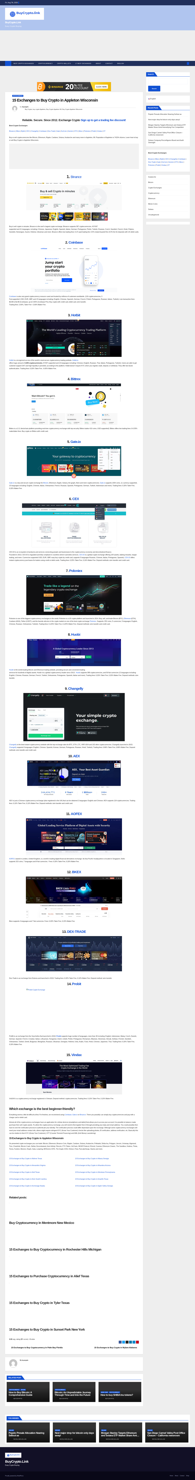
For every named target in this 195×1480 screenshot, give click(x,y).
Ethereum (127, 618)
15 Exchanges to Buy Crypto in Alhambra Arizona (92, 1165)
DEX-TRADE (76, 932)
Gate (58, 131)
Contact (109, 63)
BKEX (76, 872)
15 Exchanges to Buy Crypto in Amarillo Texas (91, 1179)
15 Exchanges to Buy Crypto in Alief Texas (24, 1172)
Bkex (18, 131)
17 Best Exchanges (83, 63)
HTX (76, 131)
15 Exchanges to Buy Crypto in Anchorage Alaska (27, 1186)
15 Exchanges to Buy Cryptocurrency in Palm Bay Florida (37, 1347)
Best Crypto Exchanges (24, 63)
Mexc (81, 131)
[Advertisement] (97, 45)
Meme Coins (104, 1392)
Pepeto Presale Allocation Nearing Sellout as (165, 114)
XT (104, 131)
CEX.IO (82, 555)
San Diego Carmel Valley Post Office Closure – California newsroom (166, 1434)
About (98, 63)
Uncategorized (153, 215)
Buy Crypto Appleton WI (54, 109)
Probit (94, 131)
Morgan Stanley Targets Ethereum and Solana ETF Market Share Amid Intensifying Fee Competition (119, 1435)
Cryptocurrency (45, 63)
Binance (12, 131)
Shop (187, 1475)
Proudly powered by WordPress (14, 1476)
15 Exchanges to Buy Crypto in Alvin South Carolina (28, 1179)
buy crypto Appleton (39, 109)
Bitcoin (45, 483)
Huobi (75, 634)
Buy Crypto (28, 109)
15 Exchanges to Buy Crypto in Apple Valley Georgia (94, 1186)
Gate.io (75, 442)
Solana (150, 209)
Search (151, 74)
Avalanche (152, 177)
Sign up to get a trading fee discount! (103, 120)
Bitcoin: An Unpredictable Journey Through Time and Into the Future (73, 1393)
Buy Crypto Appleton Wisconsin (72, 109)
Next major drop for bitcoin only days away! (164, 119)
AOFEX (76, 814)
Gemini (70, 131)
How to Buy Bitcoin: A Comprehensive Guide (20, 1393)
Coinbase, (68, 1115)
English (120, 63)
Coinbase (42, 131)
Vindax (99, 131)
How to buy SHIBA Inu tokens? (117, 1395)
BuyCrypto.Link (13, 22)
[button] (184, 63)
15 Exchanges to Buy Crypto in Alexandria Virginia (27, 1165)
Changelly (34, 131)
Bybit (23, 131)
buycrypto (25, 107)
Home (171, 1475)
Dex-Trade (51, 131)
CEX (28, 131)
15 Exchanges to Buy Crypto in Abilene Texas (25, 1158)
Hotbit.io (75, 360)
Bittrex (75, 379)
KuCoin (64, 131)
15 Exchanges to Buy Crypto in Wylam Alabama (115, 1347)
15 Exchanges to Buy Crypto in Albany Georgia (92, 1158)
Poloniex (87, 131)
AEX (76, 756)
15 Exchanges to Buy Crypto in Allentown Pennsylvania (95, 1172)
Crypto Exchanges (155, 188)
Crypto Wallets (64, 63)
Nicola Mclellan (19, 1439)
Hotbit (75, 315)
